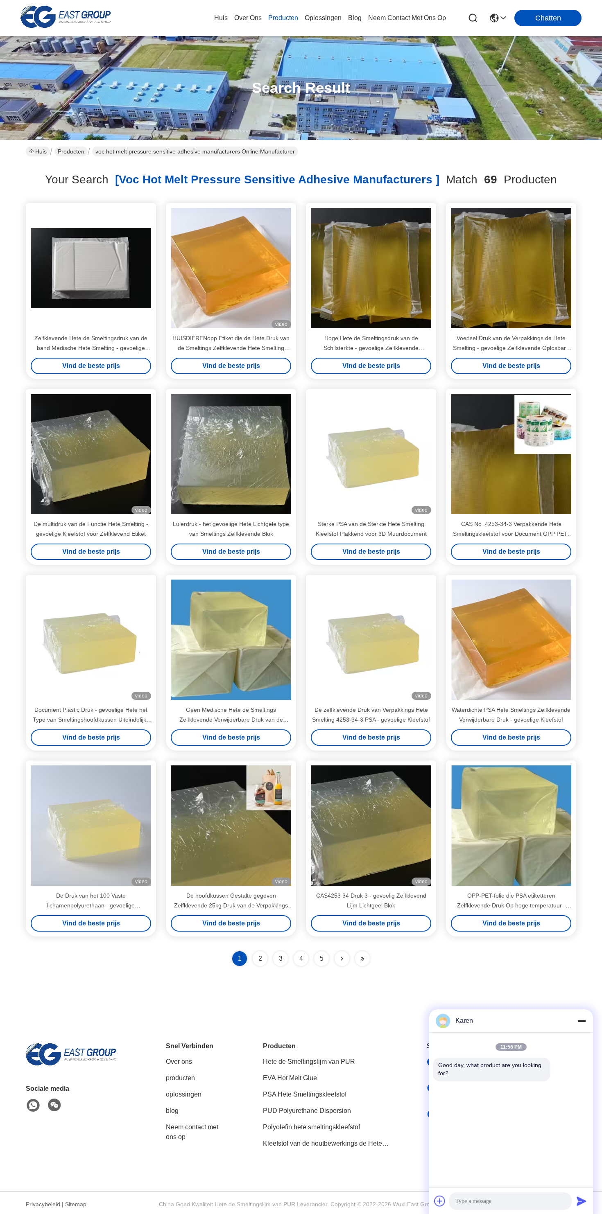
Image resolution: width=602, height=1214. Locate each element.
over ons (248, 17)
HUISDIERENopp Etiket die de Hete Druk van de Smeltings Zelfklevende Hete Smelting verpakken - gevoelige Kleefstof (231, 348)
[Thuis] (71, 1064)
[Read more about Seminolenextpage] (342, 958)
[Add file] (440, 1201)
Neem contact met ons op (192, 1132)
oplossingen (323, 17)
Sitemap (75, 1204)
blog (355, 17)
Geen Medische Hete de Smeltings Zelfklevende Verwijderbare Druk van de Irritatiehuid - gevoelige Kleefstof (231, 719)
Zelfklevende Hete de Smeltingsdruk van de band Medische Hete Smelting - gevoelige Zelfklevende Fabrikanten (90, 348)
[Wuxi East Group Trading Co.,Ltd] (65, 18)
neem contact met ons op (407, 17)
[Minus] (581, 1021)
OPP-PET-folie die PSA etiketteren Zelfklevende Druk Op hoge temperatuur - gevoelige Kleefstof (511, 905)
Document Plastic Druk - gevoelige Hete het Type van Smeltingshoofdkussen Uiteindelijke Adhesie (91, 719)
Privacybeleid (43, 1204)
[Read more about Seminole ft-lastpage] (362, 958)
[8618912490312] (33, 1105)
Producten (71, 151)
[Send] (581, 1201)
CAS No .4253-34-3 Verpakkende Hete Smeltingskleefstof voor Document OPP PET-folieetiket (511, 534)
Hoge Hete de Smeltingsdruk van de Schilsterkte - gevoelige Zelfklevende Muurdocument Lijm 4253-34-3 (371, 348)
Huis (221, 17)
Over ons (179, 1061)
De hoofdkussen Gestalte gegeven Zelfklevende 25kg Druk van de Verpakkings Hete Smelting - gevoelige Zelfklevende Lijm (231, 905)
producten (283, 17)
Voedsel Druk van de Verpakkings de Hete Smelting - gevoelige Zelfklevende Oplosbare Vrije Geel (511, 348)
